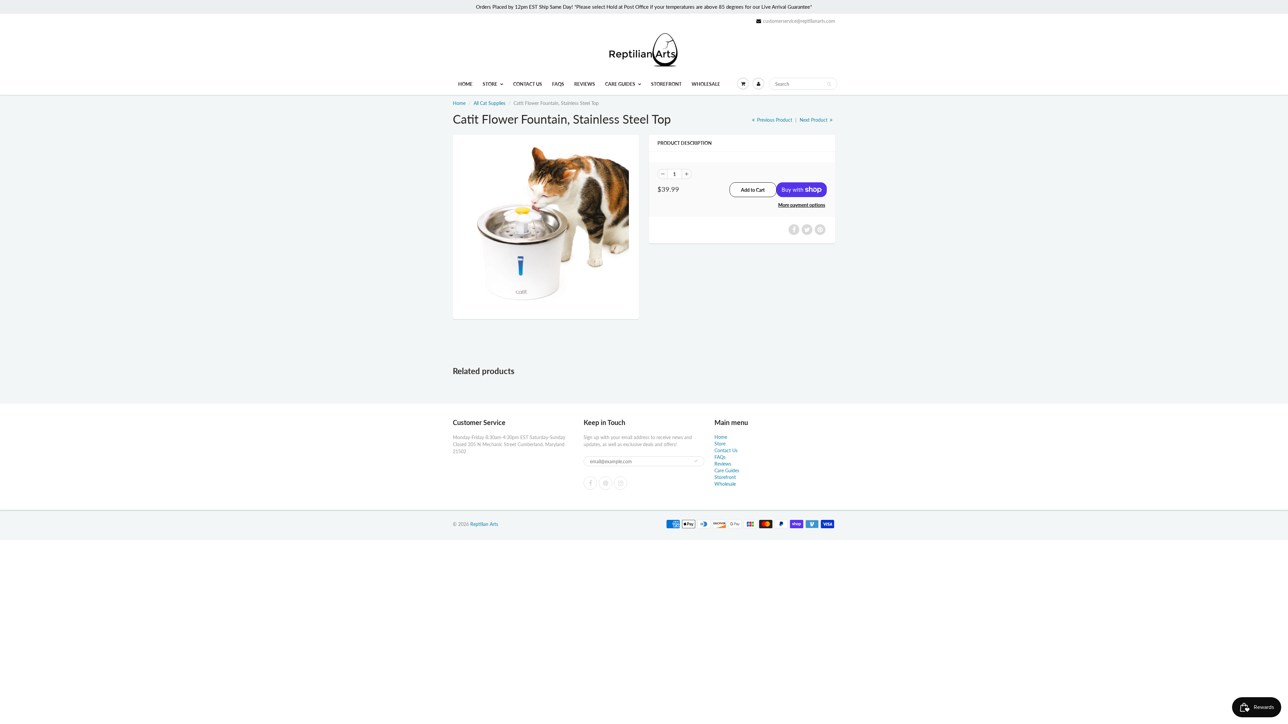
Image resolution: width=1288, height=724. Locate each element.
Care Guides (620, 84)
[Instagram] (620, 483)
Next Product (814, 120)
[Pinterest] (605, 483)
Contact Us (527, 84)
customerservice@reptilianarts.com (799, 21)
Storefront (666, 84)
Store (490, 84)
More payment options (801, 205)
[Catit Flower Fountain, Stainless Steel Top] (546, 226)
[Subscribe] (696, 461)
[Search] (829, 84)
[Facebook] (590, 483)
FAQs (558, 84)
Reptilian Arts (484, 524)
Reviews (584, 84)
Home (465, 84)
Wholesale (706, 84)
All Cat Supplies (489, 103)
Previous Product (774, 120)
